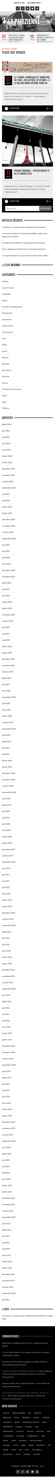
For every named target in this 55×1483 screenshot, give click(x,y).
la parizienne (32, 1436)
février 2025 (7, 507)
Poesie (5, 383)
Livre (4, 338)
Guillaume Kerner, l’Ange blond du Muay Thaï (20, 1371)
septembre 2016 (9, 925)
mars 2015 (6, 1027)
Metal (5, 1441)
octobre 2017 (7, 855)
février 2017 (7, 900)
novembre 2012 (8, 1204)
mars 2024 (6, 564)
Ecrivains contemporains (12, 307)
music (13, 1441)
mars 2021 (6, 691)
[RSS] (27, 8)
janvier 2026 (7, 462)
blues (16, 1418)
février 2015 (7, 1033)
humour (40, 1431)
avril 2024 (6, 557)
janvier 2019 (7, 767)
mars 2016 (6, 951)
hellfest (20, 1431)
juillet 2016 (6, 932)
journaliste (8, 1436)
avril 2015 (6, 1020)
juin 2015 (6, 1008)
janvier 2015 (7, 1039)
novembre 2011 (8, 1280)
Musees (5, 357)
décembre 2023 (8, 570)
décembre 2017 (8, 849)
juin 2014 (6, 1084)
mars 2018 (6, 830)
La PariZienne (14, 108)
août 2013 (6, 1147)
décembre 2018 (8, 773)
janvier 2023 (7, 608)
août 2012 (6, 1223)
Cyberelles (6, 294)
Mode (4, 345)
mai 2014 (5, 1090)
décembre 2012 (8, 1198)
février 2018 (7, 836)
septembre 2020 (9, 697)
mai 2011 (5, 1299)
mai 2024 (5, 551)
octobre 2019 (7, 722)
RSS (7, 1309)
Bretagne (26, 1418)
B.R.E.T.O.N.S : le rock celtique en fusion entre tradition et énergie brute (17, 38)
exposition (7, 1427)
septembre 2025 (9, 488)
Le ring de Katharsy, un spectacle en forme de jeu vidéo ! (25, 255)
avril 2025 (6, 500)
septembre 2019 (9, 729)
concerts (7, 1422)
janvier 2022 (7, 653)
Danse (4, 300)
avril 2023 (6, 595)
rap (20, 1450)
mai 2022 (5, 634)
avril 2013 (6, 1173)
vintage (36, 1454)
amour (6, 1413)
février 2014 (7, 1109)
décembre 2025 (8, 469)
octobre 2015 (7, 982)
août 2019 (6, 735)
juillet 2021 (6, 678)
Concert (46, 1418)
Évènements (7, 313)
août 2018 (6, 798)
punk (13, 1450)
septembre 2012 (9, 1217)
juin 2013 (6, 1160)
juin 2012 (6, 1236)
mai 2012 (5, 1242)
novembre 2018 (8, 779)
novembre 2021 (8, 665)
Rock (27, 1450)
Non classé (6, 370)
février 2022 (7, 646)
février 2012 (7, 1261)
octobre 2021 (7, 672)
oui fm (16, 1445)
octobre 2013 (7, 1135)
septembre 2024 (9, 538)
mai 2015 (5, 1014)
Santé (4, 395)
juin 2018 (6, 811)
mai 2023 (5, 589)
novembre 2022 (8, 615)
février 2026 (7, 456)
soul (18, 1454)
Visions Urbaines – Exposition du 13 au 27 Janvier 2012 (32, 172)
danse (16, 1422)
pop (49, 1445)
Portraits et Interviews (11, 389)
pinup (31, 1445)
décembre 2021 (8, 659)
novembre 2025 (8, 475)
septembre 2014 (9, 1065)
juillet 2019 (6, 741)
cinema (36, 1418)
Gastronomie (7, 332)
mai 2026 (5, 437)
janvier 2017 (7, 906)
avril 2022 (6, 640)
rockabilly (37, 1450)
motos (4, 351)
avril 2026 (6, 443)
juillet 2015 (6, 1001)
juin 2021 (6, 684)
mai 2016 (5, 944)
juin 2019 (6, 748)
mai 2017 (5, 881)
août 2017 (6, 868)
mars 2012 (6, 1255)
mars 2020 (6, 710)
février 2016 (7, 957)
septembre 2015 (9, 989)
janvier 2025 (7, 513)
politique (40, 1445)
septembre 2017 (9, 862)
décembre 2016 (8, 913)
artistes (37, 1413)
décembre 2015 (8, 970)
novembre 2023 (8, 576)
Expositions (7, 319)
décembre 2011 (8, 1274)
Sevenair (5, 1352)
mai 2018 (5, 817)
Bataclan (7, 1418)
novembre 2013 (8, 1128)
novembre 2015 (8, 976)
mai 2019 (5, 754)
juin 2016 (6, 938)
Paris (24, 1445)
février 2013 (7, 1185)
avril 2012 (6, 1249)
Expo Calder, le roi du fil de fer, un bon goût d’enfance (24, 249)
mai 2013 (5, 1166)
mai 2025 (5, 494)
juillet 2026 (6, 424)
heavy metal (8, 1431)
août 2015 (6, 995)
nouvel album (36, 1441)
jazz (48, 1431)
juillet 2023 (6, 583)
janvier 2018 (7, 843)
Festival (28, 1427)
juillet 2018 (6, 805)
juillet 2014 (6, 1077)
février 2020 (7, 716)
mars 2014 (6, 1103)
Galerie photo (7, 326)
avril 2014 (6, 1096)
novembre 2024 (8, 526)
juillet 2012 (6, 1230)
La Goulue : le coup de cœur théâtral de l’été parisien (24, 227)
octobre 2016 (7, 919)
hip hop (30, 1431)
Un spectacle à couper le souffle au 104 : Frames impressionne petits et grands (45, 39)
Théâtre (5, 408)
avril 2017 (6, 887)
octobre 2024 (7, 532)
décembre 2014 (8, 1046)
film (37, 1427)
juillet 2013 (6, 1154)
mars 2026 (6, 450)
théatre (26, 1454)
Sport (4, 402)
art (29, 1413)
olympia (6, 1445)
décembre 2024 (8, 519)
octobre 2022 (7, 621)
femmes (18, 1427)
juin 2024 (6, 545)
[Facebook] (18, 8)
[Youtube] (37, 8)
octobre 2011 (7, 1287)
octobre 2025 (7, 481)
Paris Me (5, 376)
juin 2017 (6, 874)
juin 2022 (6, 627)
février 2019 (7, 760)
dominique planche (31, 1422)
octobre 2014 (7, 1058)
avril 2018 (6, 824)
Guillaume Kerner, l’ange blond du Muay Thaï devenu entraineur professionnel (27, 1374)
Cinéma (5, 281)
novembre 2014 (8, 1052)
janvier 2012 (7, 1268)
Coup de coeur (8, 288)
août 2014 (6, 1071)
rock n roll (8, 1454)
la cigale (20, 1436)
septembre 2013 (9, 1141)
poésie (5, 1450)
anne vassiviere (18, 1413)
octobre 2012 (7, 1211)
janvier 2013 (7, 1192)
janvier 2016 (7, 963)
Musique (5, 364)
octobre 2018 (7, 786)
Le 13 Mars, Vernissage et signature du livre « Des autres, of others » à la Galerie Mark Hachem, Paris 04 (32, 80)
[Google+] (23, 8)
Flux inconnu (12, 265)
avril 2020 (6, 703)
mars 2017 (6, 893)
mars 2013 (6, 1179)
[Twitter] (32, 8)
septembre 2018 (9, 792)
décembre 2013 (8, 1122)
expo (44, 1422)
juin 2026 (6, 431)
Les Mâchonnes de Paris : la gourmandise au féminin (23, 243)
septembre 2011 (9, 1293)
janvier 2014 (7, 1116)
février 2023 (7, 602)
